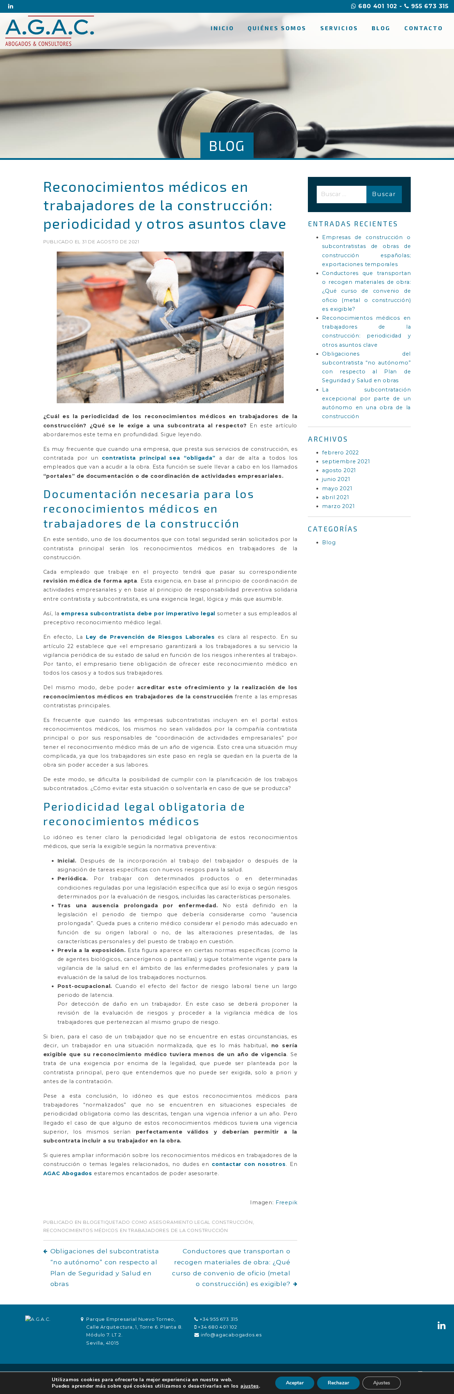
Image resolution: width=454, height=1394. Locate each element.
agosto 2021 (339, 470)
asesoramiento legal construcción (201, 1222)
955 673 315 (429, 6)
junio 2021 (336, 479)
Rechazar (338, 1382)
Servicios (339, 28)
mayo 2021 (337, 488)
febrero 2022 (340, 452)
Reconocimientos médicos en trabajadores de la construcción (135, 1230)
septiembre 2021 (346, 461)
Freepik (287, 1202)
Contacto (423, 28)
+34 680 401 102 (217, 1327)
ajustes (249, 1386)
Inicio (222, 28)
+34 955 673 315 (219, 1319)
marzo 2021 (338, 506)
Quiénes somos (277, 28)
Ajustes (381, 1382)
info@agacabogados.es (231, 1335)
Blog (381, 28)
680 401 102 (376, 6)
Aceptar (295, 1382)
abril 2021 (335, 497)
